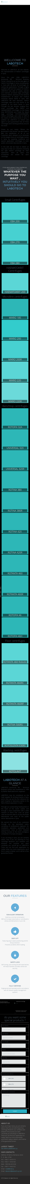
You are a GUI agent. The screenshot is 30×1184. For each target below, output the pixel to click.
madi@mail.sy (9, 1169)
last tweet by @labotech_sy (9, 1148)
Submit (15, 1111)
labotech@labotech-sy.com (13, 1171)
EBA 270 (11, 1084)
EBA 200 (11, 1078)
